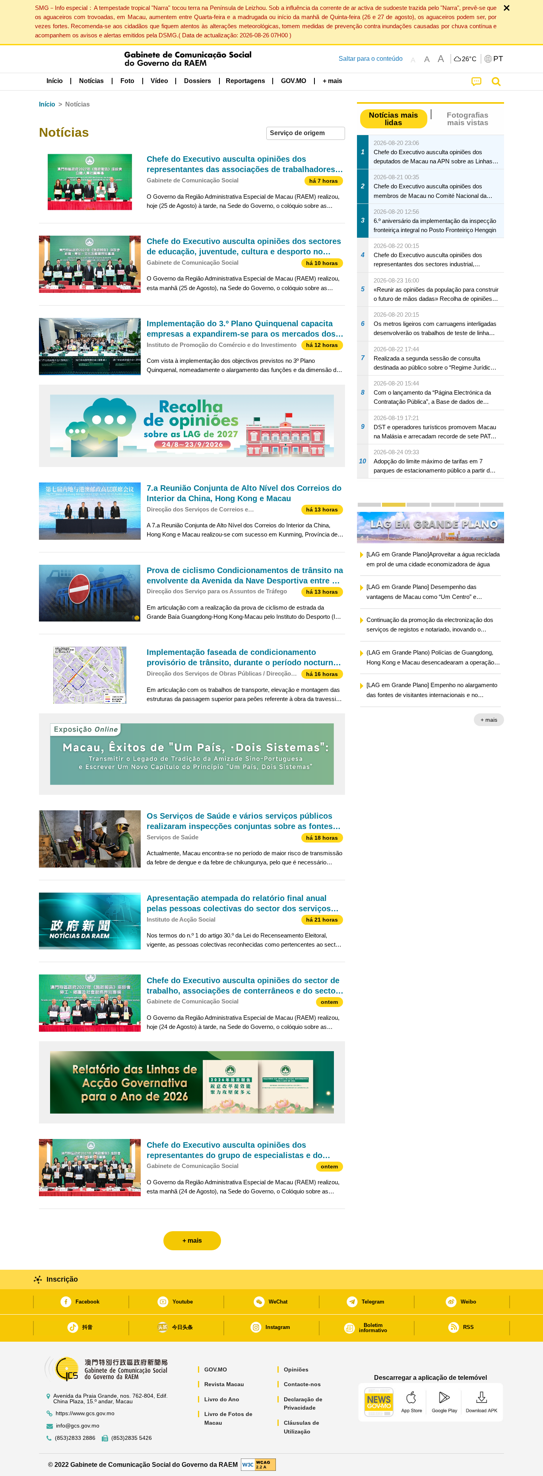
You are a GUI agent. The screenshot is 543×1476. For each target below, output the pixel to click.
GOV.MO (215, 1369)
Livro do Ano (221, 1399)
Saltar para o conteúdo (371, 58)
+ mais (503, 720)
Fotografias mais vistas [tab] (468, 119)
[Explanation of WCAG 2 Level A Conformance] (258, 1464)
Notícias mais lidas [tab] (393, 119)
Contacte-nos (302, 1384)
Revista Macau (224, 1384)
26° (469, 59)
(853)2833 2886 (75, 1438)
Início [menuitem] (55, 80)
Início (47, 104)
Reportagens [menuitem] (245, 80)
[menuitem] (91, 80)
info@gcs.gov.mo (77, 1426)
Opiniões (296, 1369)
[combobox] (306, 133)
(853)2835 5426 (131, 1438)
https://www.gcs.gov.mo (85, 1413)
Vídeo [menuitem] (159, 80)
